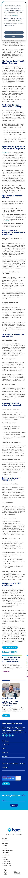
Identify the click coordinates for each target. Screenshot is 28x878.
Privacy (4, 857)
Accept (14, 32)
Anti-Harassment (6, 863)
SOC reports (5, 152)
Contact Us (6, 855)
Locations (5, 852)
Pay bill (4, 845)
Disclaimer (5, 859)
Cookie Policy (15, 15)
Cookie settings (14, 29)
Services (4, 838)
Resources (5, 841)
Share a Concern (7, 850)
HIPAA (7, 220)
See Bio (6, 715)
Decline (14, 36)
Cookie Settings (6, 865)
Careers (4, 848)
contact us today (10, 647)
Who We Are (5, 843)
